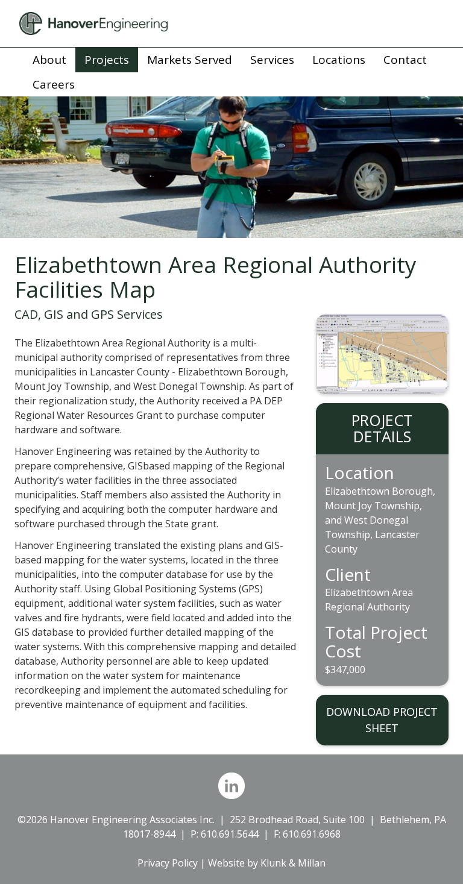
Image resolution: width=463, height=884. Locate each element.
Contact (405, 59)
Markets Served (189, 59)
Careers (54, 84)
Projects (106, 59)
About (49, 59)
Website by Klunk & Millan (267, 863)
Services (272, 59)
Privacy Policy (167, 863)
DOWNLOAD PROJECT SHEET (382, 719)
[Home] (231, 23)
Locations (338, 59)
